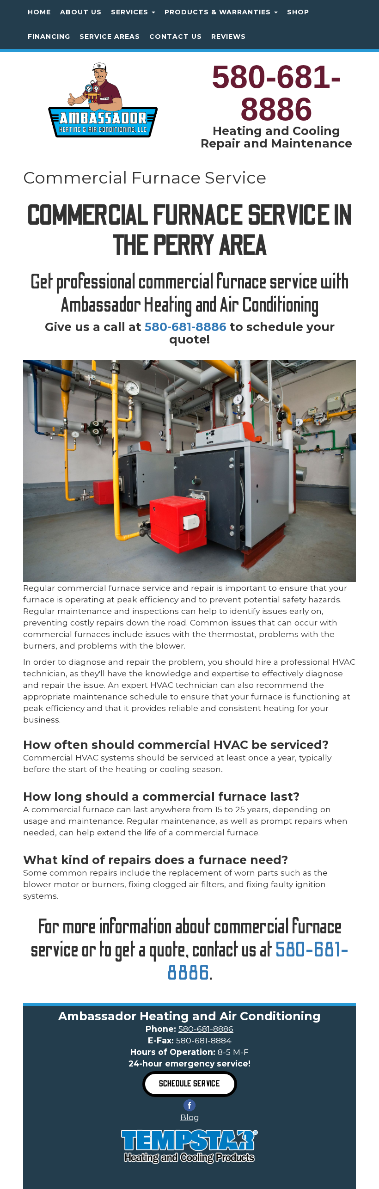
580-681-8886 (276, 93)
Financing (49, 36)
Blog (189, 1117)
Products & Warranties (219, 12)
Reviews (228, 36)
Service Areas (109, 36)
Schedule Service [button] (189, 1083)
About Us (81, 12)
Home (39, 12)
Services (131, 12)
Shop (298, 12)
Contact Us (175, 36)
